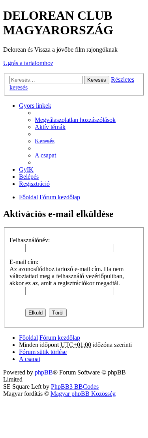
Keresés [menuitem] (44, 141)
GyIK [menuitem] (26, 169)
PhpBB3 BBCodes (75, 386)
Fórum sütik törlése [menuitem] (43, 351)
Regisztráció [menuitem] (34, 183)
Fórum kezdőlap (59, 197)
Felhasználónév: (29, 240)
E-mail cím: (23, 261)
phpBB (44, 372)
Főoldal (28, 197)
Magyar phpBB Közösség (83, 393)
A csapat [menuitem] (45, 155)
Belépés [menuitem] (29, 176)
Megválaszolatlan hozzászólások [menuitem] (75, 119)
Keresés (96, 80)
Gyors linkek (35, 105)
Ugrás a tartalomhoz (28, 63)
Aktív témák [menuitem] (50, 127)
